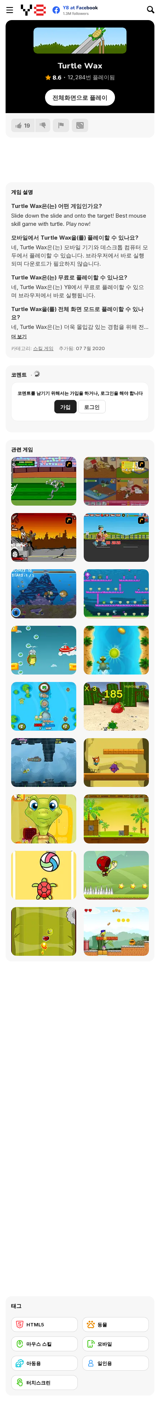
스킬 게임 (43, 348)
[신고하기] (61, 125)
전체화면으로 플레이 (80, 97)
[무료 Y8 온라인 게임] (33, 10)
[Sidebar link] (9, 10)
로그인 (92, 407)
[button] (19, 336)
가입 (65, 407)
